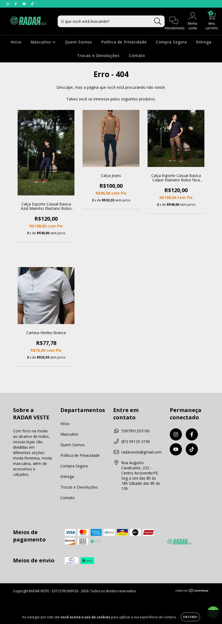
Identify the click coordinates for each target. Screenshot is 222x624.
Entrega (203, 42)
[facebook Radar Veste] (16, 3)
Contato (137, 55)
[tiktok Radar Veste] (32, 3)
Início (16, 42)
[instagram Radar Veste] (8, 3)
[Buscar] (157, 21)
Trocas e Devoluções (98, 55)
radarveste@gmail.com (141, 452)
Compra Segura (171, 42)
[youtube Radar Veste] (25, 3)
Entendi (190, 617)
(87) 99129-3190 (135, 441)
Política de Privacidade (124, 42)
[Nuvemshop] (192, 591)
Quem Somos (78, 42)
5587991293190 (135, 430)
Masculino (41, 42)
